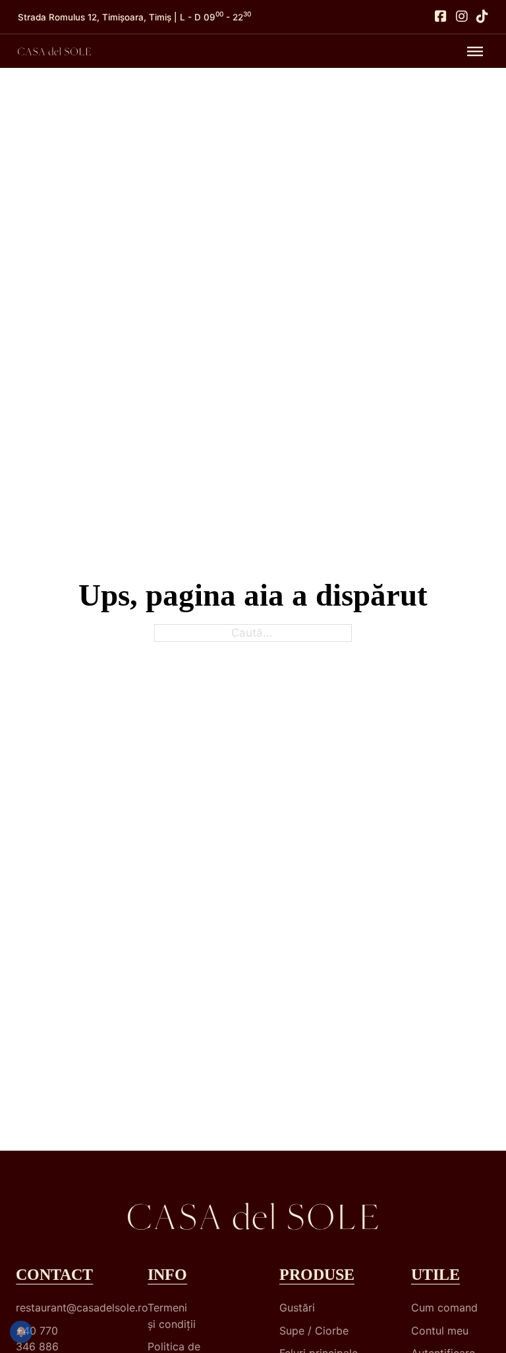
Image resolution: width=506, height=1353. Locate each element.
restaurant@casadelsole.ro (55, 1307)
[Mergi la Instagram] (462, 17)
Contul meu (439, 1330)
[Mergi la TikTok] (482, 17)
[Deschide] (475, 51)
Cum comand (444, 1307)
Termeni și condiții (172, 1315)
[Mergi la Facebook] (441, 17)
